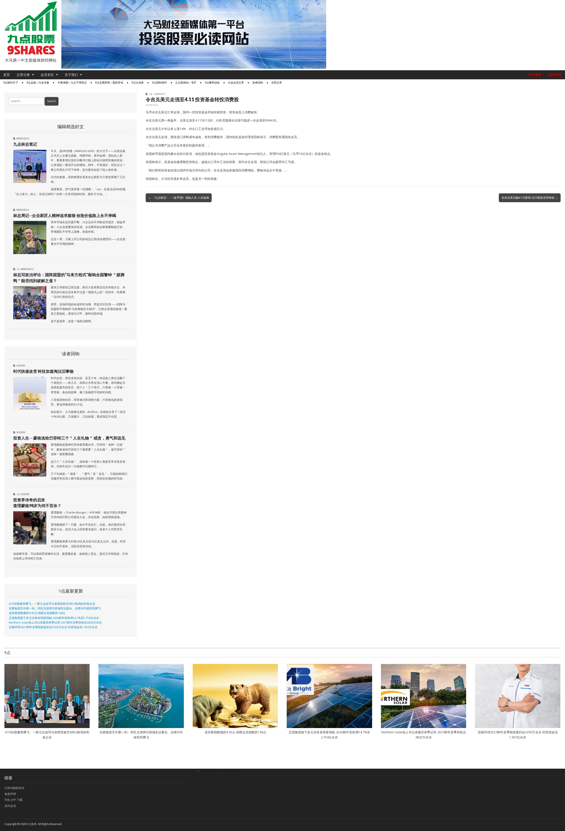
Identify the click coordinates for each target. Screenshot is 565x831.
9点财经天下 (10, 82)
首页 (6, 75)
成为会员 (555, 75)
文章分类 (23, 75)
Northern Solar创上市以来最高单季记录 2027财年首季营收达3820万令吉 (55, 622)
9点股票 (32, 824)
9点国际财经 (159, 82)
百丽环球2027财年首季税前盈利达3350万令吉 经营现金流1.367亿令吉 (53, 627)
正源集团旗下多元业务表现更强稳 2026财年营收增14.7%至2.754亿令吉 (54, 618)
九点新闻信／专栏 (185, 82)
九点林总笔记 (25, 144)
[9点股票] (30, 28)
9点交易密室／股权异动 (109, 82)
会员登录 (535, 75)
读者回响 (257, 82)
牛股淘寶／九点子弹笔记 (72, 82)
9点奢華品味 (212, 82)
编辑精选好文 (23, 138)
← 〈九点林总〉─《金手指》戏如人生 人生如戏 (178, 198)
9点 (150, 94)
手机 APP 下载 (13, 800)
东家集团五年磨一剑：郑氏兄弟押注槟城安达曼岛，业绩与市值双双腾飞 (55, 608)
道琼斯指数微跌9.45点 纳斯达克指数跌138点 (37, 613)
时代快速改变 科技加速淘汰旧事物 (43, 371)
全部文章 (276, 82)
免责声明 (10, 794)
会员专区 (47, 75)
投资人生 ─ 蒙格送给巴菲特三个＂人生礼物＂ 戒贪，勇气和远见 (69, 437)
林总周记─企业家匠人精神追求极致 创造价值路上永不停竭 (64, 215)
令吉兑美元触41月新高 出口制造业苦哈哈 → (529, 198)
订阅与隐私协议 (14, 788)
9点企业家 (138, 82)
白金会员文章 (236, 82)
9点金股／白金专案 (37, 82)
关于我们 (71, 75)
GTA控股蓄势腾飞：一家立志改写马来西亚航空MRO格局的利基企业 (52, 604)
